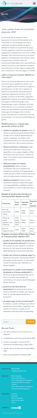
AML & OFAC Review (18, 378)
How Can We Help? (17, 400)
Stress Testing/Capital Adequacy (21, 380)
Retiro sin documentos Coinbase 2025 (17, 355)
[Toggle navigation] (34, 3)
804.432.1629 (16, 368)
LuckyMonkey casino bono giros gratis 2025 (19, 338)
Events (13, 402)
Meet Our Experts (17, 398)
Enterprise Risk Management (20, 388)
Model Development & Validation (22, 386)
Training (14, 394)
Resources (14, 396)
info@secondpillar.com (19, 371)
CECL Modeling (16, 376)
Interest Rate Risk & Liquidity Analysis (20, 383)
